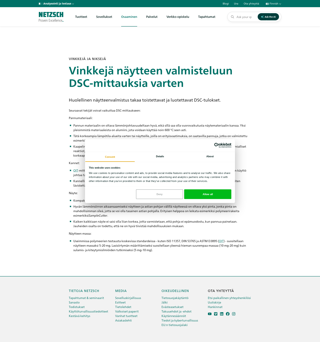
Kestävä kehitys (79, 316)
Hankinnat (215, 307)
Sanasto (74, 302)
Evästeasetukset (173, 307)
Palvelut (152, 17)
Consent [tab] (110, 156)
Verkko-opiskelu (177, 17)
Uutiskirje (214, 302)
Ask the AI (270, 16)
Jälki (165, 302)
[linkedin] (222, 314)
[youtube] (210, 314)
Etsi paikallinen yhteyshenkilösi (229, 298)
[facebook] (228, 314)
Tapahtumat (206, 17)
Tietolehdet (123, 307)
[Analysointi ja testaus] (51, 17)
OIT (75, 170)
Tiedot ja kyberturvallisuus (180, 320)
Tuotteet (81, 17)
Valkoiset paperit (127, 311)
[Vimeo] (216, 314)
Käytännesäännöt (174, 316)
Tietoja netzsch (84, 290)
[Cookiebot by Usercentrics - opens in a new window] (216, 145)
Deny (159, 194)
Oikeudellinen (175, 290)
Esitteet (120, 302)
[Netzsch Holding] (40, 4)
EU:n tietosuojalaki (175, 325)
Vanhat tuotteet (126, 316)
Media (121, 290)
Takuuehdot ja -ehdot (177, 311)
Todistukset (77, 307)
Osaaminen (129, 17)
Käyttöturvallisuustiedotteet (88, 311)
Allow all (208, 194)
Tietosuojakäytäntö (175, 298)
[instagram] (234, 314)
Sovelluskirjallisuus (128, 298)
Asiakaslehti (123, 320)
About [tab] (210, 156)
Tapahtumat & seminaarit (86, 298)
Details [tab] (160, 156)
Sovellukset (104, 17)
